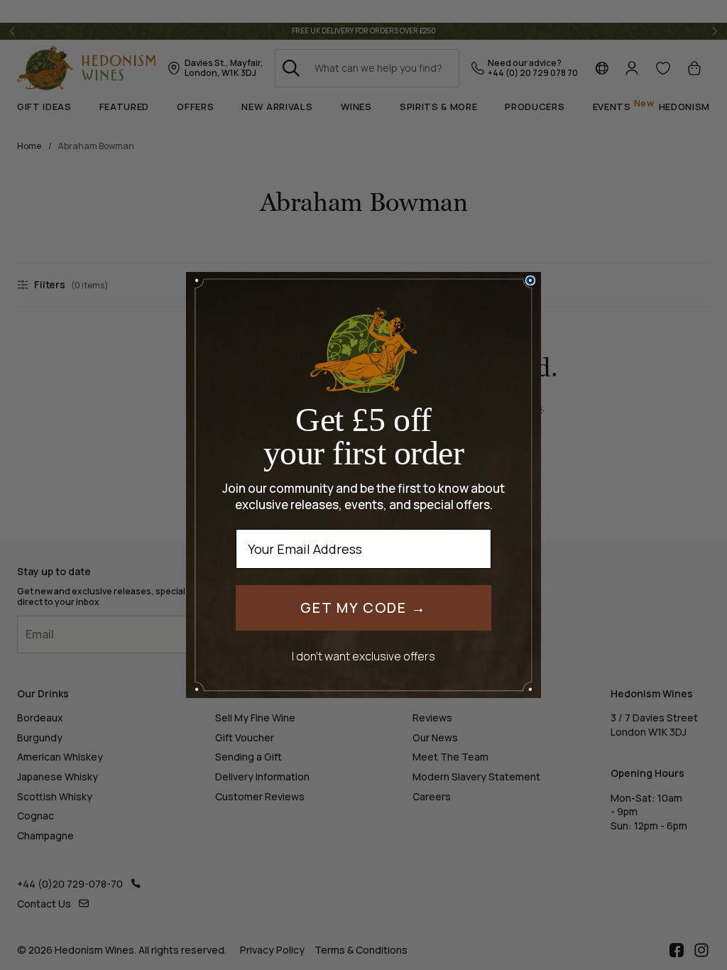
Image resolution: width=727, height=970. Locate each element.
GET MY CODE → (363, 607)
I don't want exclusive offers (363, 655)
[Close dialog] (530, 280)
